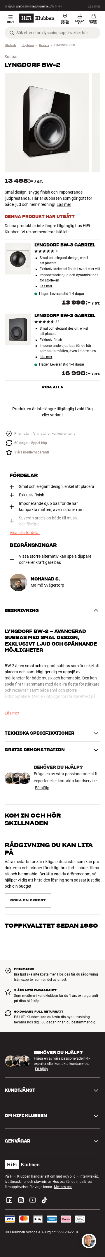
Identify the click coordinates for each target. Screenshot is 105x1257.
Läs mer (94, 6)
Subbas (11, 57)
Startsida (10, 45)
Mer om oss (63, 1187)
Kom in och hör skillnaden (33, 819)
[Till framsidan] (36, 18)
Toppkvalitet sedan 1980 (51, 925)
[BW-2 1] (47, 122)
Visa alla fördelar (25, 532)
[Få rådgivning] (89, 1241)
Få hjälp (42, 787)
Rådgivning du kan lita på (49, 848)
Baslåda (44, 45)
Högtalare (28, 45)
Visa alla (52, 387)
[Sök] (11, 32)
